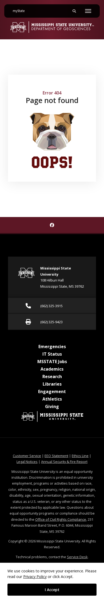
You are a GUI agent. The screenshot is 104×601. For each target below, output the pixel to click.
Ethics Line (80, 455)
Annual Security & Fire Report (64, 461)
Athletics (52, 399)
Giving (52, 406)
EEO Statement (56, 455)
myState (21, 10)
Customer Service (27, 455)
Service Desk (77, 556)
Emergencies (52, 346)
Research (52, 376)
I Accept (52, 589)
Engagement (52, 391)
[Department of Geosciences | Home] (52, 27)
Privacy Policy (35, 576)
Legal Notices (27, 461)
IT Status (52, 354)
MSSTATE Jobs (52, 361)
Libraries (52, 384)
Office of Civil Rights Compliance (60, 519)
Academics (52, 369)
